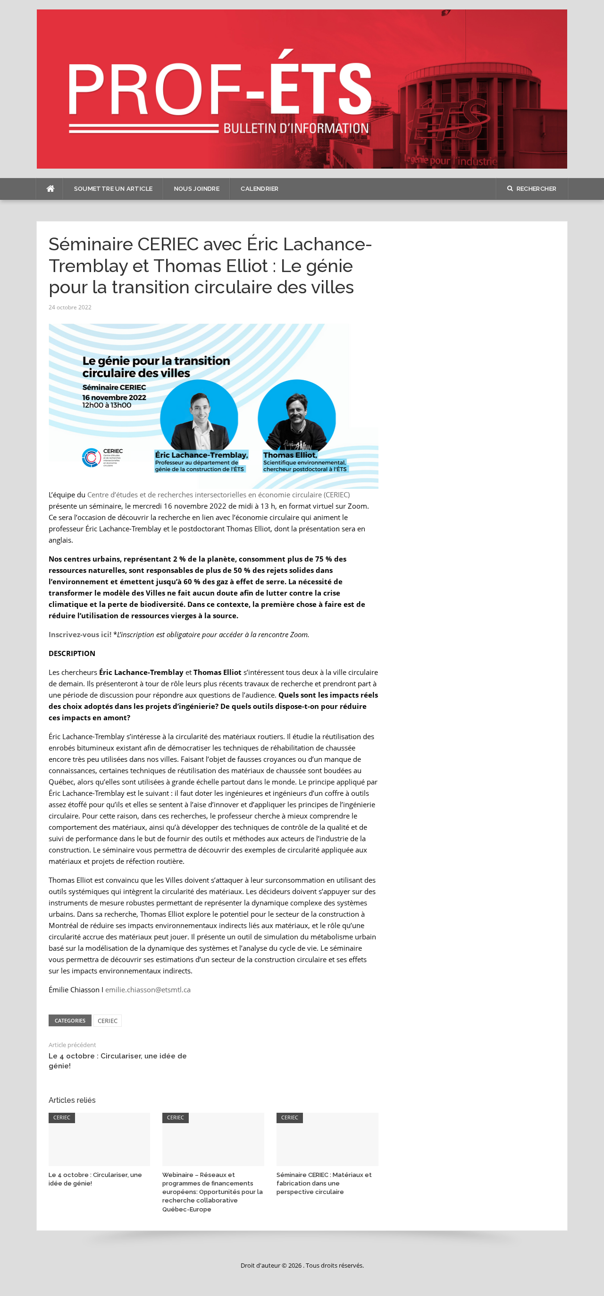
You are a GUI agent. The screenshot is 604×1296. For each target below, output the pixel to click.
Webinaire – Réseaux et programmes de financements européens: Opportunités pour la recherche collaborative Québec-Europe (212, 1192)
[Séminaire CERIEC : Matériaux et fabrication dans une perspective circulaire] (327, 1138)
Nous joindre (197, 188)
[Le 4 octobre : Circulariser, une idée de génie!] (100, 1138)
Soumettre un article (113, 188)
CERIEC (107, 1020)
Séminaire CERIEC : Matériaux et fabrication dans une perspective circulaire (324, 1183)
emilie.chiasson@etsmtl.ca (148, 989)
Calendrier (259, 188)
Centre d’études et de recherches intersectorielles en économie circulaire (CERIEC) (218, 494)
